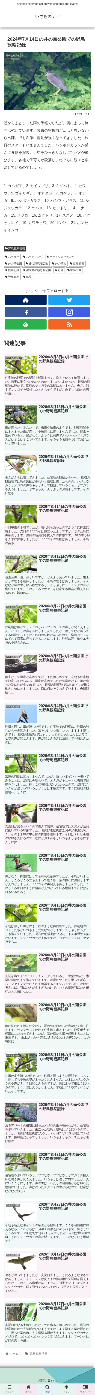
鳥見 (28, 276)
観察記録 (13, 270)
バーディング (34, 256)
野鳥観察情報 (16, 248)
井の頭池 (60, 263)
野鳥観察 (13, 276)
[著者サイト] (26, 300)
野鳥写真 (75, 270)
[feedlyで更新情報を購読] (26, 324)
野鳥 (60, 270)
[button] (85, 777)
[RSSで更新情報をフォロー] (69, 324)
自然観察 (78, 263)
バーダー (13, 256)
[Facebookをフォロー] (26, 312)
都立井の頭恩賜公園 (38, 270)
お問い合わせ (47, 1380)
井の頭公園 (14, 263)
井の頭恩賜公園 (38, 263)
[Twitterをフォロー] (69, 300)
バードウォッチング (61, 256)
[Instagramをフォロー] (69, 312)
